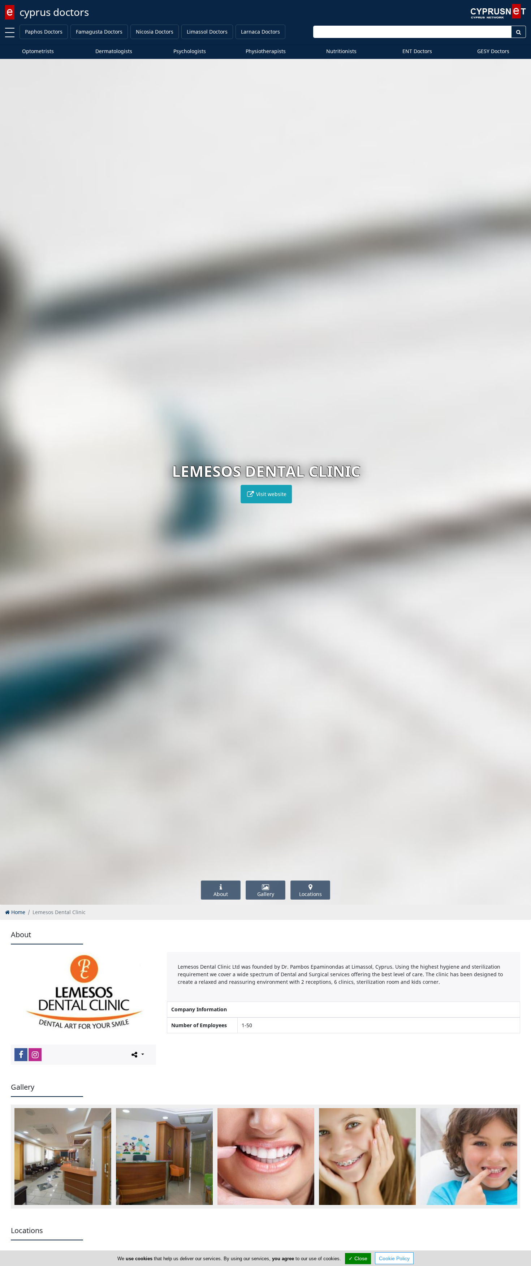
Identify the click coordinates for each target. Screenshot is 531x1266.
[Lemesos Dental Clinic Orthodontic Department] (367, 1156)
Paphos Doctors (43, 31)
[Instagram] (35, 1054)
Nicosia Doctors (154, 31)
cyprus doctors (54, 12)
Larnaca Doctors (260, 31)
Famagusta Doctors (99, 31)
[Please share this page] (137, 1054)
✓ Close (358, 1258)
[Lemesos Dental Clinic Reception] (62, 1156)
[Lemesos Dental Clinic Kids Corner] (164, 1156)
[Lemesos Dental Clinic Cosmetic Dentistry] (265, 1156)
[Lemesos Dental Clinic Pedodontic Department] (468, 1156)
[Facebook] (20, 1054)
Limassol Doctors (207, 31)
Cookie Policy (394, 1258)
